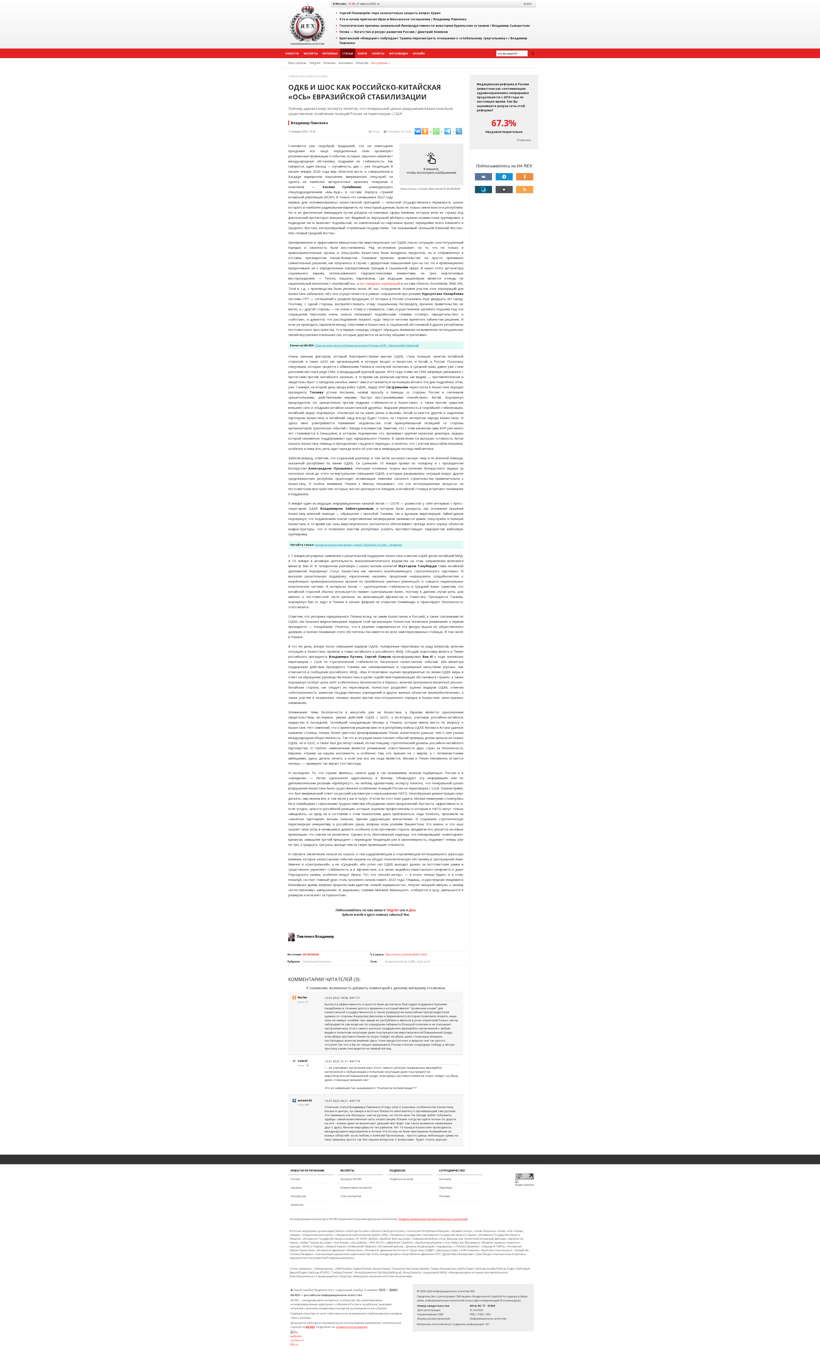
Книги (362, 53)
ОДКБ (411, 961)
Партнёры (445, 1187)
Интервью (330, 53)
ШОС (427, 961)
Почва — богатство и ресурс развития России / (394, 32)
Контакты (445, 1179)
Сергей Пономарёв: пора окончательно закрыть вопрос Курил (390, 13)
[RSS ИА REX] (524, 189)
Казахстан (391, 961)
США (420, 961)
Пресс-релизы (297, 63)
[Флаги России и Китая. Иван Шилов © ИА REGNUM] (432, 164)
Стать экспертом (350, 1196)
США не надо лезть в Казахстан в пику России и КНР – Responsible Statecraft (367, 345)
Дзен (412, 910)
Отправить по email (398, 131)
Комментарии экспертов (356, 1187)
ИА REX (310, 1327)
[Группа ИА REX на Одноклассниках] (524, 176)
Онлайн (419, 53)
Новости (292, 53)
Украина (296, 1187)
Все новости (309, 76)
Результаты (524, 140)
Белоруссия (298, 1196)
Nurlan (302, 997)
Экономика (345, 63)
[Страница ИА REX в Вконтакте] (483, 176)
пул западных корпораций (380, 283)
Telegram (315, 63)
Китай (403, 961)
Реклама (444, 1196)
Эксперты (310, 53)
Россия (295, 1179)
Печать (375, 131)
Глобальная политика (317, 961)
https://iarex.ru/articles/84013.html (406, 954)
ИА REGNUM (311, 954)
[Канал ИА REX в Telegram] (504, 176)
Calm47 (303, 1061)
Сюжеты (378, 53)
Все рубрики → (381, 63)
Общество (362, 63)
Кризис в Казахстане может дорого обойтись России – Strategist (358, 545)
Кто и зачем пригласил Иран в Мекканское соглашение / (403, 19)
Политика (329, 63)
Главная (293, 76)
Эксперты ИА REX (351, 1179)
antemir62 (305, 1100)
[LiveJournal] (483, 189)
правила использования (351, 1327)
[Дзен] (504, 189)
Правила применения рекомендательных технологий (432, 1219)
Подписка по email (401, 1179)
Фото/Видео (398, 53)
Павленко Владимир (315, 936)
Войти (528, 4)
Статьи (347, 53)
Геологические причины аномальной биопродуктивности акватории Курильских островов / (435, 26)
